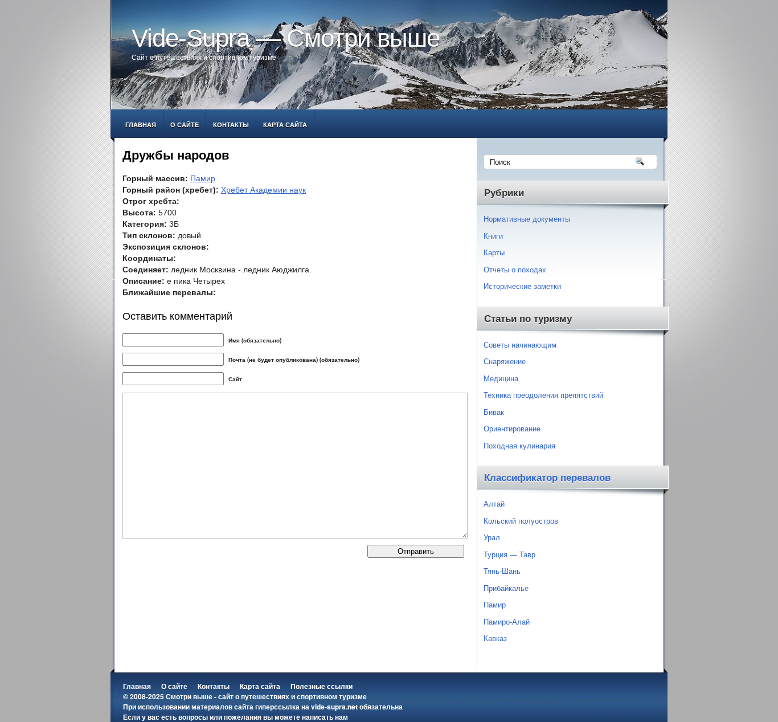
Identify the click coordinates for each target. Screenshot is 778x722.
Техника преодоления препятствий (543, 394)
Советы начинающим (520, 344)
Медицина (501, 378)
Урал (492, 537)
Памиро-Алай (507, 621)
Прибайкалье (506, 587)
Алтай (494, 503)
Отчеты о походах (515, 269)
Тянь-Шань (502, 570)
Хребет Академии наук (263, 189)
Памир (202, 178)
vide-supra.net (334, 706)
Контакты (231, 124)
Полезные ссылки (321, 686)
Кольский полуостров (521, 520)
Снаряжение (505, 361)
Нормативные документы (527, 218)
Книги (493, 235)
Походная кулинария (519, 445)
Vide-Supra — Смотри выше (286, 38)
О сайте (184, 124)
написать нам (325, 717)
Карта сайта (285, 124)
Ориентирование (512, 428)
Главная (140, 124)
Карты (494, 252)
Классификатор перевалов (547, 477)
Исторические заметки (522, 285)
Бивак (494, 411)
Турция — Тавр (509, 554)
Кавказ (495, 638)
